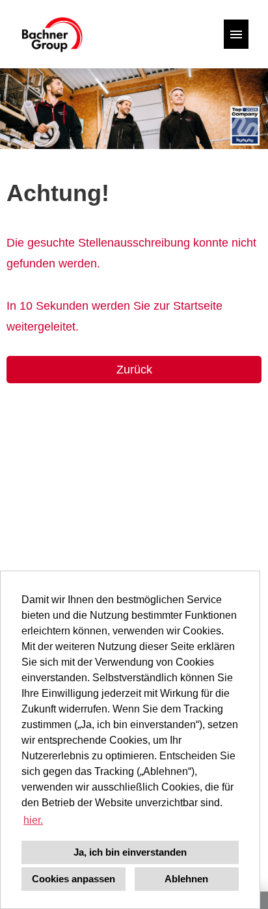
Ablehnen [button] (186, 878)
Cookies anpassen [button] (73, 878)
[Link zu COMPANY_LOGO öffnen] (51, 34)
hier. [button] (33, 820)
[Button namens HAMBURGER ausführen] (236, 34)
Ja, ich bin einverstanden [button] (130, 852)
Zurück (134, 369)
